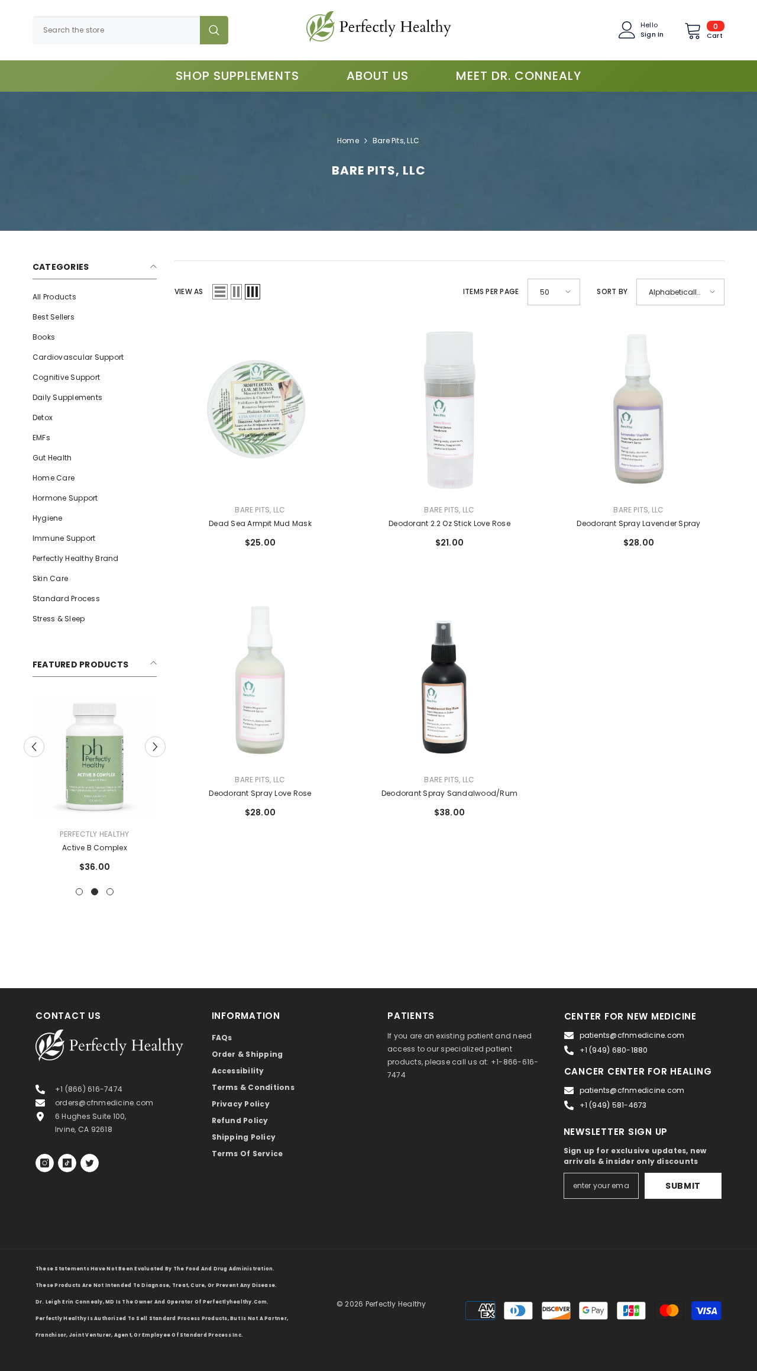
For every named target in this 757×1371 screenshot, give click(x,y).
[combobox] (116, 30)
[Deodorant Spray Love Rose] (260, 678)
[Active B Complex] (95, 757)
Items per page (491, 291)
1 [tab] (79, 891)
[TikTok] (67, 1163)
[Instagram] (44, 1163)
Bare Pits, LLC (396, 141)
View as (188, 291)
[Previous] (34, 746)
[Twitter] (89, 1163)
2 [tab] (94, 891)
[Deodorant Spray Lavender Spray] (638, 409)
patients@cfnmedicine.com (632, 1035)
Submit (683, 1186)
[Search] (130, 30)
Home (348, 141)
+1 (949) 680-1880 (614, 1050)
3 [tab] (110, 891)
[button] (220, 291)
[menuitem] (95, 297)
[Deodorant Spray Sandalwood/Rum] (449, 678)
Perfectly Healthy (94, 834)
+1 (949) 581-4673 (613, 1105)
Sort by (612, 291)
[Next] (155, 746)
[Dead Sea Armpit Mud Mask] (260, 409)
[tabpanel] (95, 788)
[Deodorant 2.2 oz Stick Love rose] (449, 409)
